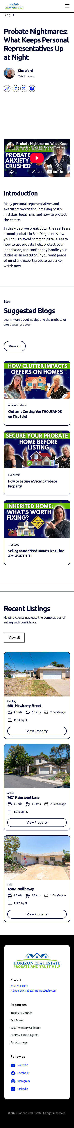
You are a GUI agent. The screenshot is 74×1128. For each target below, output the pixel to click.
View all (15, 346)
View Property (37, 731)
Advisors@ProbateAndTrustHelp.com (33, 990)
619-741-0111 (19, 985)
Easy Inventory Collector (26, 1027)
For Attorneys (19, 1042)
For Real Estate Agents (24, 1035)
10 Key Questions (21, 1013)
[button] (66, 6)
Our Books (17, 1020)
